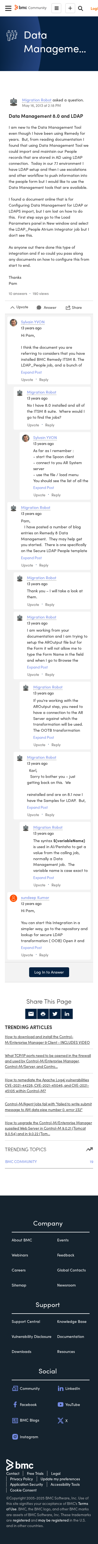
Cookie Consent (23, 1490)
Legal (55, 1473)
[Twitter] (55, 1014)
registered (21, 1520)
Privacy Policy (21, 1478)
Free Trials (35, 1473)
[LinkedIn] (67, 1014)
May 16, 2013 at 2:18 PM (41, 105)
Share (77, 307)
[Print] (43, 1014)
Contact (12, 1473)
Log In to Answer (49, 972)
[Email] (31, 1014)
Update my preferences (60, 1478)
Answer (50, 307)
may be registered (53, 1520)
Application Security (26, 1484)
